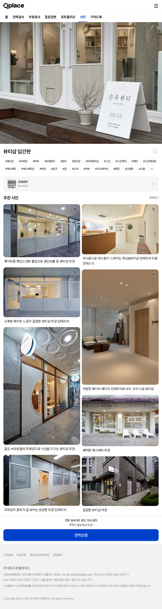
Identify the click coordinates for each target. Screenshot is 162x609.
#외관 (43, 168)
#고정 (142, 168)
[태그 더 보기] (151, 169)
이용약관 (21, 555)
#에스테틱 (10, 168)
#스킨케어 (121, 161)
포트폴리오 (68, 17)
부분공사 (34, 17)
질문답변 (50, 17)
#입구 (54, 168)
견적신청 (81, 535)
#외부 (87, 168)
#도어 (75, 168)
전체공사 (18, 17)
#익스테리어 (101, 168)
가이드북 (96, 17)
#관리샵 (76, 161)
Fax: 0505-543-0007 (17, 580)
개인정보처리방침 (39, 555)
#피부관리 (50, 161)
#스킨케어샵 (149, 161)
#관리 (64, 161)
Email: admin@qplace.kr (77, 574)
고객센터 (8, 555)
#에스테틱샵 (27, 168)
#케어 (135, 161)
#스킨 (107, 161)
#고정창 (129, 168)
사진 (83, 17)
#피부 (36, 161)
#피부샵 (23, 161)
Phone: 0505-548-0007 (111, 574)
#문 (64, 168)
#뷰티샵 (9, 161)
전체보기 (154, 197)
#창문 (116, 168)
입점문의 (57, 555)
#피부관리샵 (92, 161)
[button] (156, 5)
